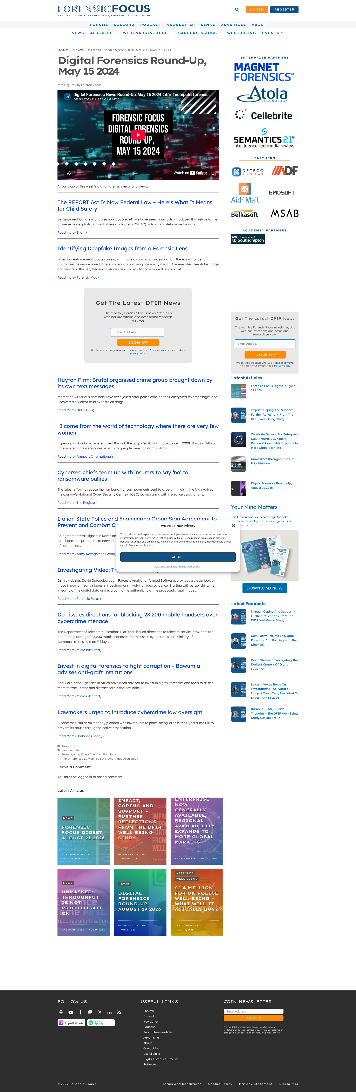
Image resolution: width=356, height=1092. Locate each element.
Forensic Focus (77, 854)
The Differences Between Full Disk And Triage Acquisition (100, 758)
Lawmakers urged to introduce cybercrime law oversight (129, 712)
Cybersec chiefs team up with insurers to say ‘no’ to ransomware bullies (122, 475)
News (77, 33)
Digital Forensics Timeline (161, 1059)
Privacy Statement (189, 566)
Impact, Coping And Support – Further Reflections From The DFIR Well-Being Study (140, 819)
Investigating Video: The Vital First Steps (110, 569)
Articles (184, 873)
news (65, 750)
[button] (234, 526)
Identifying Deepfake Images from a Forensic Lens (122, 248)
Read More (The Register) (77, 502)
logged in (84, 777)
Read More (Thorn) (72, 232)
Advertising (151, 1037)
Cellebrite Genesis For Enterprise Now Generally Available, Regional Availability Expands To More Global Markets (195, 815)
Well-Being (241, 33)
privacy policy (137, 353)
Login (257, 9)
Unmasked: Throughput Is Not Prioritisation (82, 902)
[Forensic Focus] (103, 16)
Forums (99, 25)
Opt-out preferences (165, 566)
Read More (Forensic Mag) (78, 277)
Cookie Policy (220, 1083)
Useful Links (151, 1054)
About (259, 25)
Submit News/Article (157, 1032)
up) (113, 554)
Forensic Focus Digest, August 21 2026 (83, 832)
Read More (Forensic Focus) (79, 598)
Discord (124, 25)
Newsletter (180, 25)
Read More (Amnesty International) (85, 456)
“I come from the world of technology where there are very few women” (138, 429)
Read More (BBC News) (75, 410)
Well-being (187, 878)
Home (62, 50)
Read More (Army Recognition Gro (84, 554)
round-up (76, 750)
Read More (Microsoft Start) (79, 650)
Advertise (233, 25)
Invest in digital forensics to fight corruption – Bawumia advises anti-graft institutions (128, 669)
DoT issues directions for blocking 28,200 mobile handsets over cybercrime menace (137, 617)
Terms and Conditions (181, 1083)
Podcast (150, 25)
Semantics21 (75, 930)
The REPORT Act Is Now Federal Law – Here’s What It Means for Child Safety (134, 205)
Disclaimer (289, 1083)
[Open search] (237, 10)
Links (208, 25)
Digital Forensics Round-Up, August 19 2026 (139, 901)
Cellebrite (187, 858)
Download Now (265, 588)
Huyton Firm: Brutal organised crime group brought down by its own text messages (134, 383)
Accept (178, 557)
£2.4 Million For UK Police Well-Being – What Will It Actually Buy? (196, 898)
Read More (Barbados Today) (80, 736)
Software (149, 1064)
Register (284, 9)
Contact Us (150, 1048)
